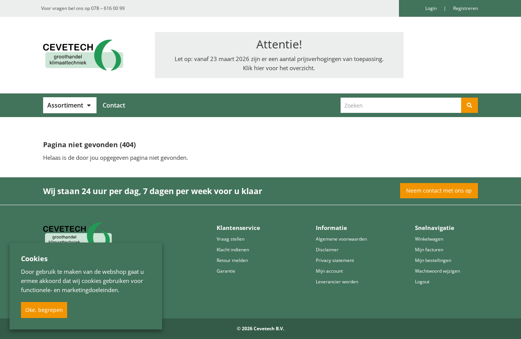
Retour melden (232, 260)
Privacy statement (335, 260)
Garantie (226, 271)
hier (259, 68)
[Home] (93, 55)
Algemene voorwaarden (341, 239)
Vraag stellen (230, 239)
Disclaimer (327, 249)
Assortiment (65, 105)
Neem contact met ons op (439, 190)
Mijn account (329, 271)
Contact (114, 105)
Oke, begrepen (44, 309)
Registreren (465, 8)
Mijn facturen (429, 249)
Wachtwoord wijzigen (437, 271)
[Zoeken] (469, 105)
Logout (422, 281)
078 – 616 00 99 (108, 8)
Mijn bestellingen (433, 260)
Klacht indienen (233, 249)
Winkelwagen (429, 239)
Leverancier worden (337, 281)
